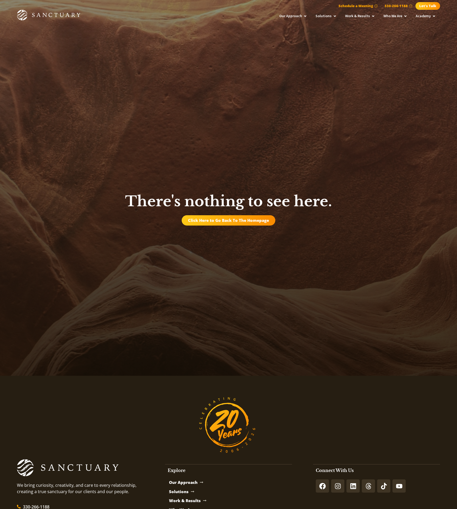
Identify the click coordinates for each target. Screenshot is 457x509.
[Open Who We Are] (405, 16)
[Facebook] (322, 486)
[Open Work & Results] (373, 16)
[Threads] (368, 486)
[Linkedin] (353, 486)
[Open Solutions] (335, 16)
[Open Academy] (434, 16)
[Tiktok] (383, 486)
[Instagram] (337, 486)
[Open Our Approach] (305, 16)
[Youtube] (399, 486)
